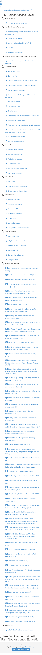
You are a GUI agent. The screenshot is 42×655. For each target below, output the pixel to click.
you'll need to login (29, 647)
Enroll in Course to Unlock (21, 649)
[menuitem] (1, 4)
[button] (1, 2)
